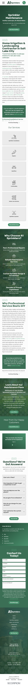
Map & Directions (14, 655)
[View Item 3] (15, 444)
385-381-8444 (14, 645)
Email (4, 571)
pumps (22, 92)
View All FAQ (14, 518)
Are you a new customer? (8, 578)
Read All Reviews (14, 426)
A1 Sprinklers (5, 76)
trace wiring (9, 338)
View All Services (14, 224)
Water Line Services (14, 622)
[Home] (13, 2)
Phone (4, 567)
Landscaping (14, 624)
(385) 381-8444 (9, 114)
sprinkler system (12, 64)
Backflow (14, 626)
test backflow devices (19, 338)
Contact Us (14, 628)
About (14, 618)
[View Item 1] (12, 444)
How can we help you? (7, 582)
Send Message (14, 602)
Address (4, 575)
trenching (18, 94)
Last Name (5, 563)
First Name (5, 559)
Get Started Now (14, 29)
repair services (10, 92)
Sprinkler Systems (14, 620)
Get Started (14, 633)
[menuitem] (7, 679)
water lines (11, 91)
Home (14, 615)
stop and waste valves (7, 94)
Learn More (14, 412)
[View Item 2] (13, 444)
